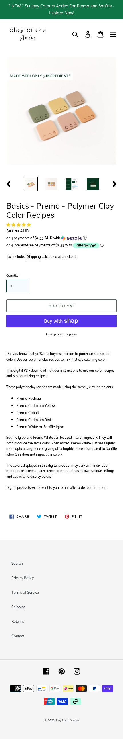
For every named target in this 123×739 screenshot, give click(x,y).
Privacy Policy (22, 578)
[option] (31, 184)
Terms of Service (25, 592)
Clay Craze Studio (67, 720)
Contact (17, 636)
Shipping (34, 257)
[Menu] (113, 34)
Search (17, 563)
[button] (19, 225)
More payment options (61, 334)
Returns (17, 621)
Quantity (12, 275)
